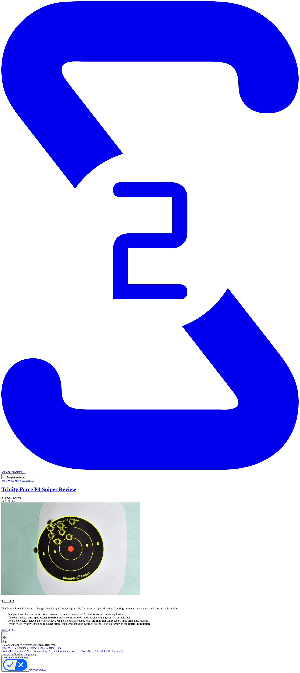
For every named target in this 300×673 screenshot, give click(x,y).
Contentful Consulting (13, 651)
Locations (22, 647)
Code (58, 647)
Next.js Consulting (37, 651)
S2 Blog (50, 647)
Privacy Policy (38, 669)
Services (20, 480)
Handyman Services (12, 654)
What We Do (8, 480)
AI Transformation (58, 651)
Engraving (30, 654)
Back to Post (8, 500)
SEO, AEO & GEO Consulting (105, 651)
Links (41, 647)
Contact (29, 480)
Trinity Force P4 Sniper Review (38, 489)
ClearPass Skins (78, 651)
